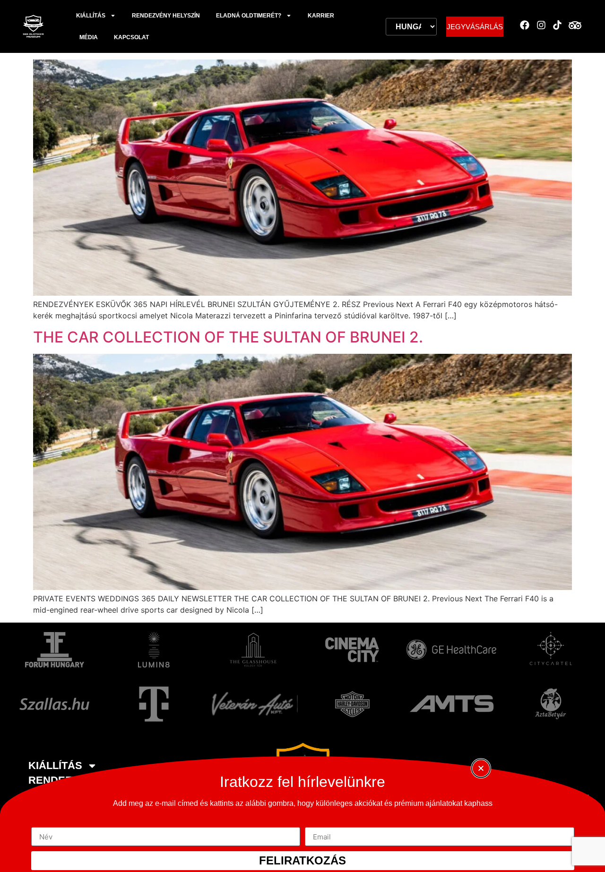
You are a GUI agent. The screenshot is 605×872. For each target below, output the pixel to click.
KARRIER (321, 15)
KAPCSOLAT (131, 37)
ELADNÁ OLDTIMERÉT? (248, 15)
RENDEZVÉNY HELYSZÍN (166, 15)
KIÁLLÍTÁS (90, 15)
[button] (481, 768)
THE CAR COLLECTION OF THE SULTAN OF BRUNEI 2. (228, 337)
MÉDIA (88, 37)
